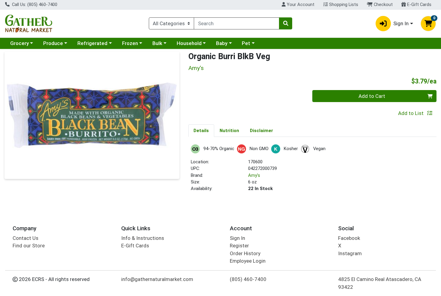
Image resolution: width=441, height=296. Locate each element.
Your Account (300, 4)
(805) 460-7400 (248, 279)
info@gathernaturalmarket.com (157, 279)
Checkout (383, 4)
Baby (221, 43)
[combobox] (236, 23)
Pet (246, 43)
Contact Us (25, 238)
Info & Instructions (142, 238)
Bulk (157, 43)
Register (239, 246)
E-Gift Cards (418, 4)
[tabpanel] (312, 170)
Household (189, 43)
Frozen (130, 43)
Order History (245, 253)
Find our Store (29, 246)
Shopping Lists (343, 4)
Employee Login (248, 261)
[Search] (285, 23)
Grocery (19, 43)
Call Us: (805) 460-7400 (34, 4)
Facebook (349, 238)
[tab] (201, 130)
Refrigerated (92, 43)
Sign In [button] (401, 23)
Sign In (237, 238)
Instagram (350, 253)
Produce (53, 43)
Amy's (254, 175)
